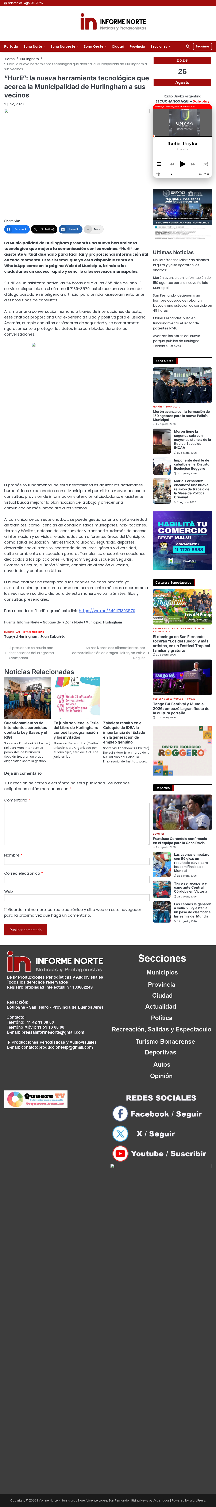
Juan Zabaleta (52, 636)
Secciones (159, 46)
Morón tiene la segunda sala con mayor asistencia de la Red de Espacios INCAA (192, 439)
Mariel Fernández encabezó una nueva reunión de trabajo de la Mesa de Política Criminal (191, 489)
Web (8, 923)
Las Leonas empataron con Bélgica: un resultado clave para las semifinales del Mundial (193, 862)
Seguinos (202, 46)
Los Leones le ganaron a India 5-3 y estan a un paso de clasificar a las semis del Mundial (192, 910)
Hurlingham (12, 632)
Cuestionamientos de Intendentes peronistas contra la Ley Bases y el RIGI (21, 733)
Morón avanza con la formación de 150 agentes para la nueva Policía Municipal (182, 282)
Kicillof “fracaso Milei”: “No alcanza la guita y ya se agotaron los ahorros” (181, 265)
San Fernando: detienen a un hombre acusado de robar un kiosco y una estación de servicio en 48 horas (182, 303)
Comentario (17, 832)
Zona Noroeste (63, 46)
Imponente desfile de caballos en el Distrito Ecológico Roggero (191, 464)
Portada (11, 46)
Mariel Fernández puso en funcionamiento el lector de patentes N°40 (176, 323)
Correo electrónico (23, 905)
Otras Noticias (33, 632)
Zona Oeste (93, 46)
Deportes (159, 834)
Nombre (13, 887)
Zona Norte (33, 46)
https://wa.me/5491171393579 (107, 610)
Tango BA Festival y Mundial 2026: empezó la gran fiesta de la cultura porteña (181, 708)
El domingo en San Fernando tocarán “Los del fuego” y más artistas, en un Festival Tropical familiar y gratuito (181, 643)
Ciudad (118, 46)
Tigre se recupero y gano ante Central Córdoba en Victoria (190, 887)
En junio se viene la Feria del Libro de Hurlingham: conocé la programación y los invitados (53, 740)
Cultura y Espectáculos (189, 628)
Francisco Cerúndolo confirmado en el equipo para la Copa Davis (180, 840)
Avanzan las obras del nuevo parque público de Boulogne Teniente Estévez (176, 340)
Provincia (137, 46)
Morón (157, 407)
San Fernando (161, 628)
